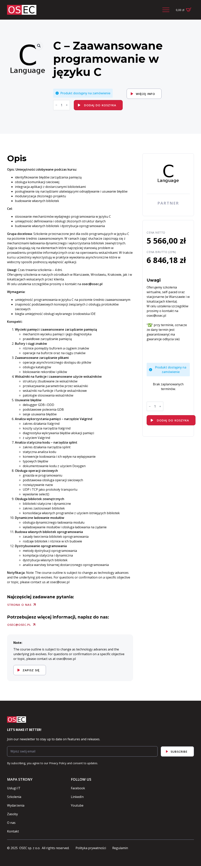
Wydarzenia (15, 805)
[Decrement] (56, 105)
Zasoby (12, 814)
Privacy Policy (57, 763)
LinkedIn (77, 797)
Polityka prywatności (91, 848)
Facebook (78, 788)
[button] (39, 46)
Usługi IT (13, 788)
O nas (11, 823)
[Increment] (67, 105)
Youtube (77, 805)
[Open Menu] (165, 9)
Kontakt (13, 831)
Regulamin (120, 848)
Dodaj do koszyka (100, 105)
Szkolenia (14, 797)
